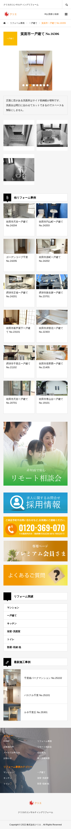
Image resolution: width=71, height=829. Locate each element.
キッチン (12, 623)
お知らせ (7, 758)
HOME (6, 741)
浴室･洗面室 (13, 631)
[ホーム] (4, 23)
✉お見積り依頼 (51, 14)
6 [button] (41, 85)
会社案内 (41, 752)
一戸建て (12, 615)
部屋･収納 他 (14, 647)
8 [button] (48, 85)
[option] (35, 71)
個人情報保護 (43, 758)
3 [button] (30, 85)
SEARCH (66, 4)
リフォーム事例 (44, 741)
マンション (13, 607)
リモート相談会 (44, 747)
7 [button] (44, 85)
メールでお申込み (11, 752)
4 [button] (34, 85)
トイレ (10, 639)
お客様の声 (8, 747)
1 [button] (23, 85)
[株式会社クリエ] (10, 14)
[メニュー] (66, 14)
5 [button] (37, 85)
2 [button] (27, 85)
